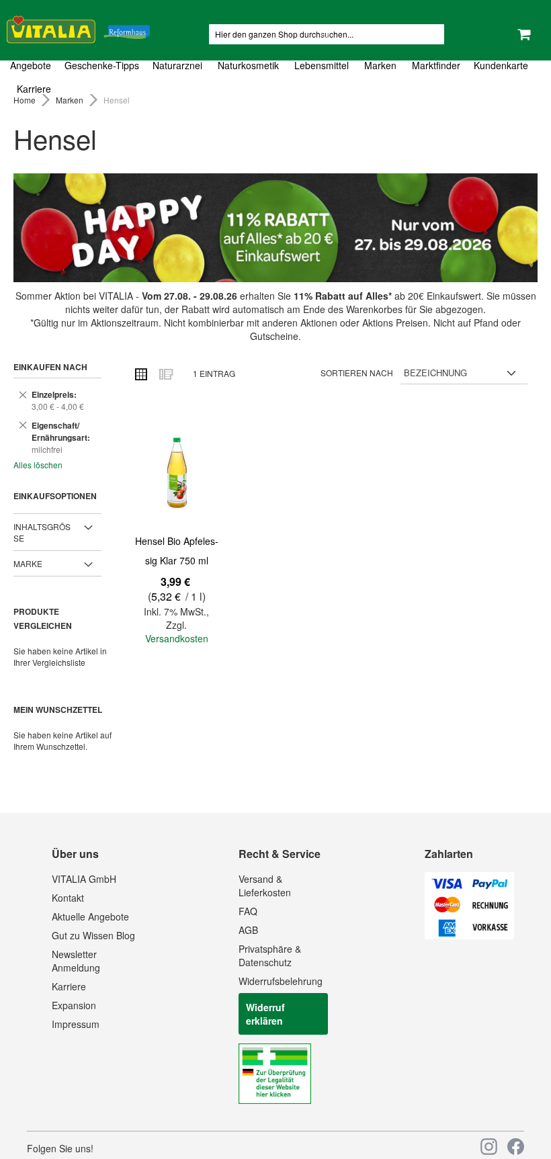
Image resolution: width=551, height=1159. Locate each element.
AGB (248, 930)
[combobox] (326, 34)
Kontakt (68, 897)
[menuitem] (34, 65)
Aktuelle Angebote (90, 916)
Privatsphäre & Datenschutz (270, 955)
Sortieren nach (357, 372)
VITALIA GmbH (84, 879)
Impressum (75, 1024)
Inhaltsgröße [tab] (42, 532)
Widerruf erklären (265, 1013)
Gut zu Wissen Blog (93, 935)
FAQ (248, 911)
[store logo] (78, 27)
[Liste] (165, 373)
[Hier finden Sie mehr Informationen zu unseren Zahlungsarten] (469, 935)
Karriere (69, 986)
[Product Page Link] (177, 473)
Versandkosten (176, 638)
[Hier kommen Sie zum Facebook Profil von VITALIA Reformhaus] (515, 1146)
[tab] (275, 77)
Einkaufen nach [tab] (50, 367)
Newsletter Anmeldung (76, 960)
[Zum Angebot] (275, 227)
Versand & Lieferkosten (265, 885)
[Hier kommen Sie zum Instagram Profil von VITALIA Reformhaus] (488, 1146)
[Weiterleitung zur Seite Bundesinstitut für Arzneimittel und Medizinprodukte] (275, 1100)
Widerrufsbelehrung (281, 981)
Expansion (74, 1005)
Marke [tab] (27, 563)
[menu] (275, 77)
